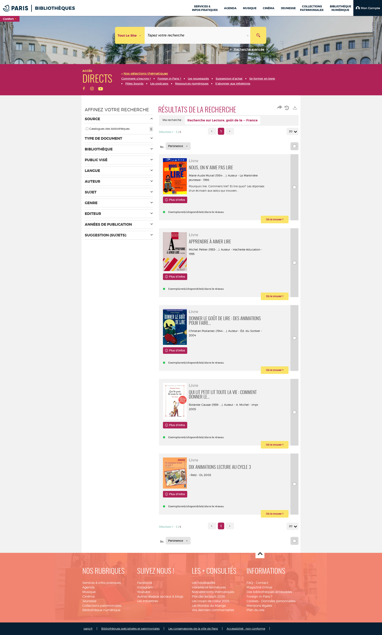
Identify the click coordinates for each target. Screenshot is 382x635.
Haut (259, 554)
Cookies (252, 601)
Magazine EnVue (259, 587)
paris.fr (88, 628)
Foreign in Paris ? (259, 596)
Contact (262, 583)
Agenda (88, 587)
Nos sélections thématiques (213, 592)
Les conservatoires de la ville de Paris (193, 628)
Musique (89, 592)
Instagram (145, 587)
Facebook (144, 583)
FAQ (250, 583)
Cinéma (88, 596)
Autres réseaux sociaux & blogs (160, 596)
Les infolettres (147, 601)
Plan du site (255, 610)
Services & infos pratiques (101, 583)
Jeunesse (89, 601)
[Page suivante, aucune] (230, 131)
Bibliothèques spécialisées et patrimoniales (130, 628)
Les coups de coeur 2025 (210, 601)
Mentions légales (259, 606)
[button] (367, 8)
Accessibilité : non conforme (246, 628)
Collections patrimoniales (101, 606)
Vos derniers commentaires (213, 610)
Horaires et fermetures (209, 587)
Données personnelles (278, 601)
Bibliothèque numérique (101, 610)
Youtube (143, 592)
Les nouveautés (203, 583)
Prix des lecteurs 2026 (208, 596)
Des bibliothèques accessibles (269, 592)
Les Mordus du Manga (209, 606)
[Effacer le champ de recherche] (248, 35)
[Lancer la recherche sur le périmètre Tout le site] (258, 35)
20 (290, 131)
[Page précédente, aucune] (212, 131)
